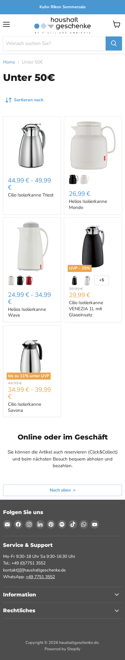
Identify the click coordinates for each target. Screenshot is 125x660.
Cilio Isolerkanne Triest (30, 195)
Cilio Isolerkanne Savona (24, 407)
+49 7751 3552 (40, 577)
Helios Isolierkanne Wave (27, 312)
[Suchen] (114, 43)
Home (9, 62)
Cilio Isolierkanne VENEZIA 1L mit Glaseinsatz (86, 309)
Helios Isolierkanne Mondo (88, 204)
